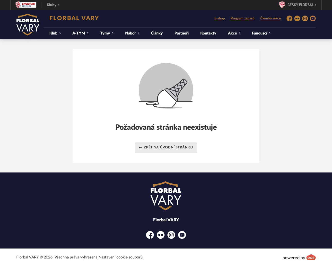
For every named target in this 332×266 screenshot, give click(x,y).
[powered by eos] (299, 257)
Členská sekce (270, 18)
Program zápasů (242, 18)
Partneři (182, 33)
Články (157, 33)
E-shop (219, 18)
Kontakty (208, 33)
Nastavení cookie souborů (120, 257)
